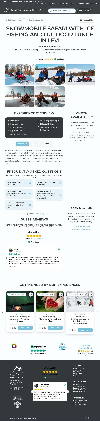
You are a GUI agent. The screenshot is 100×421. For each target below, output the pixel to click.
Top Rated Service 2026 (85, 346)
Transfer (47, 144)
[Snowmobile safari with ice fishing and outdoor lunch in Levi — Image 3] (80, 85)
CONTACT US (84, 11)
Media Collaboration (80, 401)
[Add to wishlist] (31, 294)
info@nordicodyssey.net (81, 229)
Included (35, 144)
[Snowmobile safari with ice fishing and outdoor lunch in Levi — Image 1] (19, 85)
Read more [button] (12, 266)
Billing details (77, 374)
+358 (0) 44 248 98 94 (82, 226)
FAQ (74, 375)
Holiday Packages (79, 391)
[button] (61, 258)
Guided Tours (77, 384)
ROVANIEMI (52, 3)
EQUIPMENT (80, 3)
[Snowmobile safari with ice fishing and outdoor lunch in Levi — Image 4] (19, 106)
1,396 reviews (38, 239)
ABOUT (72, 3)
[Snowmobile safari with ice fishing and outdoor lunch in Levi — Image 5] (50, 106)
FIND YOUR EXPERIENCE (61, 11)
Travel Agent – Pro (79, 404)
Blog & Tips (77, 372)
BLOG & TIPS (90, 3)
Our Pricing (77, 370)
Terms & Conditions (29, 418)
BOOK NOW (25, 328)
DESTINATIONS (63, 3)
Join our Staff (78, 402)
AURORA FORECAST (41, 3)
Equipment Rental (79, 388)
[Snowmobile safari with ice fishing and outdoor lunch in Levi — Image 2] (50, 85)
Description (22, 144)
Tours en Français (79, 386)
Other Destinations (79, 390)
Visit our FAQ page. (42, 214)
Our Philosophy (79, 368)
